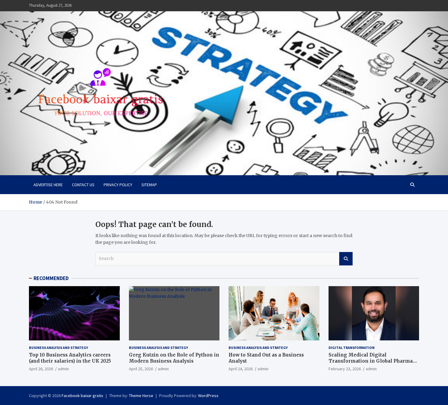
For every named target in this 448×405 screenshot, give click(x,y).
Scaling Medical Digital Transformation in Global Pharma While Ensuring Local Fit (371, 361)
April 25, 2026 (141, 368)
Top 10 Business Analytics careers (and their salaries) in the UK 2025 (70, 358)
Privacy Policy (118, 184)
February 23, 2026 (345, 368)
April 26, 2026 (41, 368)
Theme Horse (141, 395)
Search (346, 258)
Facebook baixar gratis (82, 395)
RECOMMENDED (51, 278)
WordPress (208, 395)
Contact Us (83, 184)
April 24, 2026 (241, 368)
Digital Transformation (352, 347)
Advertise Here (48, 184)
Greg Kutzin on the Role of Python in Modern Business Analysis (174, 358)
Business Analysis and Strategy (58, 347)
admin (63, 368)
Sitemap (149, 184)
